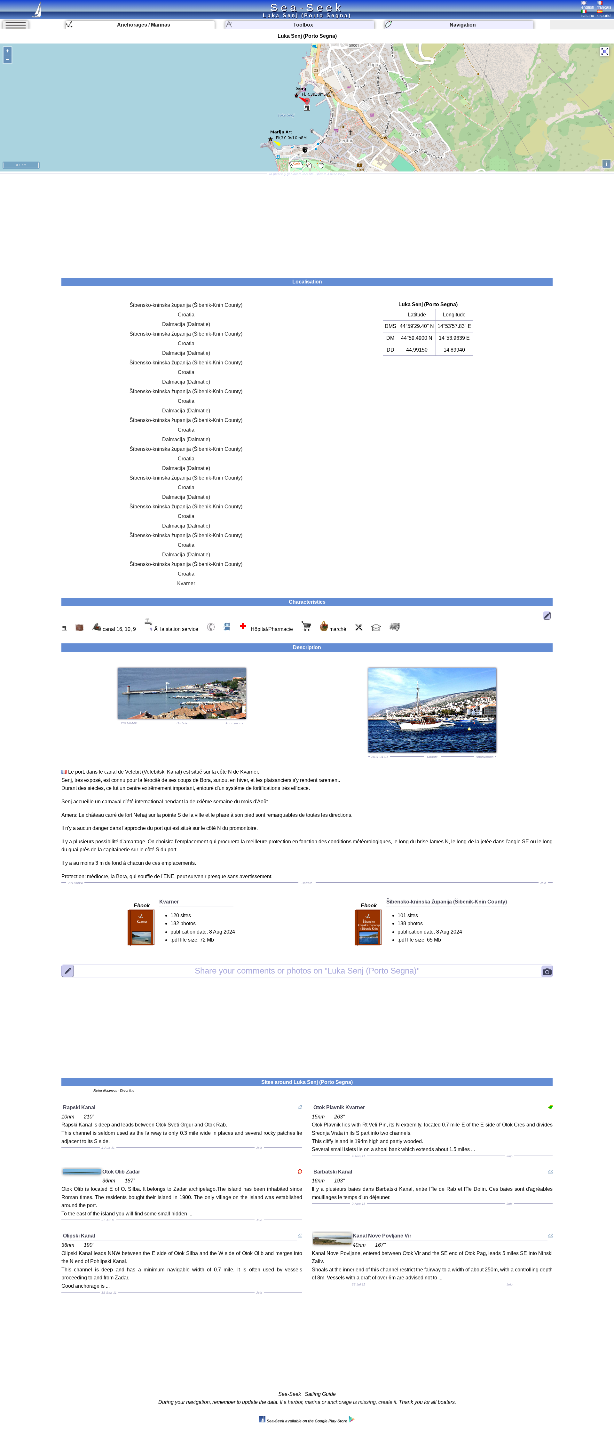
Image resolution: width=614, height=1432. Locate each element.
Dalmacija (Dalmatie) (186, 324)
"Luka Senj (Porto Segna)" (307, 970)
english (587, 7)
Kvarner (186, 583)
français (604, 7)
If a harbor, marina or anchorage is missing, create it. (339, 1402)
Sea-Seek (307, 7)
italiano (587, 15)
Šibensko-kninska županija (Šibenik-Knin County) (186, 305)
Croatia (186, 314)
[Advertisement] (307, 223)
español (604, 15)
